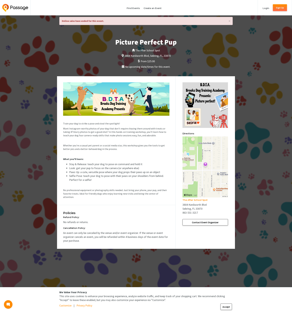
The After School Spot (195, 200)
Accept (226, 306)
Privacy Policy (84, 305)
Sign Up (280, 7)
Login (266, 8)
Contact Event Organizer (205, 222)
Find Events (133, 8)
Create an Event (153, 8)
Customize (65, 305)
